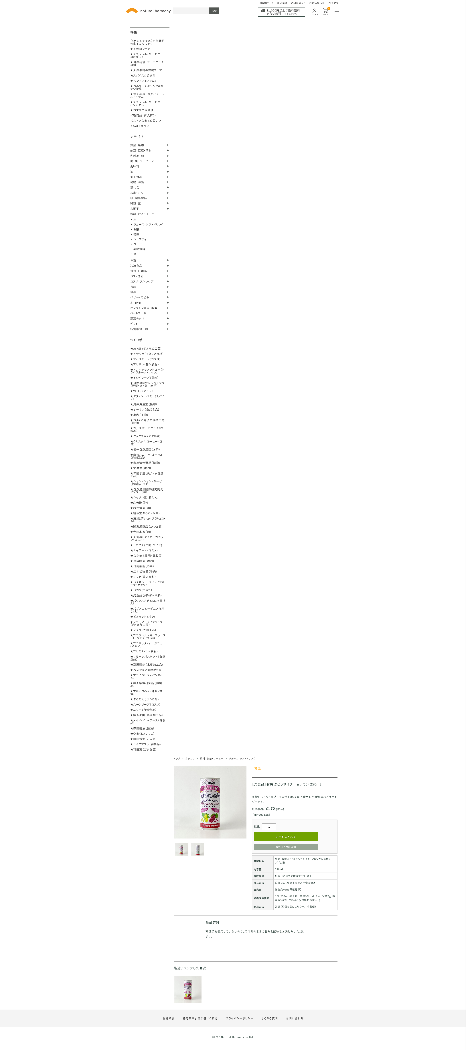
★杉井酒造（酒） (141, 508)
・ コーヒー (138, 244)
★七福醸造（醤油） (142, 561)
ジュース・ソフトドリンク (242, 758)
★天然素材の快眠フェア (146, 70)
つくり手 (136, 339)
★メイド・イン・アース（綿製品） (148, 721)
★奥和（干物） (139, 415)
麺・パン (135, 187)
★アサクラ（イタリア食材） (147, 354)
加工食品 (136, 177)
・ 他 (134, 254)
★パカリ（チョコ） (141, 590)
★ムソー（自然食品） (143, 710)
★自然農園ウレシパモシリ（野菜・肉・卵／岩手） (147, 384)
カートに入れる (286, 837)
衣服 (133, 287)
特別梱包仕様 (139, 329)
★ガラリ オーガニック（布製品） (146, 429)
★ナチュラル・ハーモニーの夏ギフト (146, 55)
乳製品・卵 (137, 156)
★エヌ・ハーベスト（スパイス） (147, 397)
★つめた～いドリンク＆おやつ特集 (146, 87)
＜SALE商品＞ (140, 126)
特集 (133, 32)
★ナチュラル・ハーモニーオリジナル (146, 103)
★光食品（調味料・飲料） (146, 595)
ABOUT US (266, 3)
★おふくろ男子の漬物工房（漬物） (147, 421)
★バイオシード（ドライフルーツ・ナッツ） (147, 583)
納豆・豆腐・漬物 (141, 150)
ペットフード (138, 313)
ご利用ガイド (298, 3)
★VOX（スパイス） (142, 391)
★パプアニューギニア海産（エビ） (147, 610)
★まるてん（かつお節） (145, 699)
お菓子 (134, 208)
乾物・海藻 (137, 182)
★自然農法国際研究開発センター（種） (146, 490)
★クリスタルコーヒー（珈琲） (146, 442)
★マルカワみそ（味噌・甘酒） (146, 692)
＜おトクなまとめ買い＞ (146, 120)
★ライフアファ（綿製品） (146, 744)
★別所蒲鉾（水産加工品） (147, 664)
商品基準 (282, 3)
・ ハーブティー (140, 239)
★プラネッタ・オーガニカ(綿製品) (146, 644)
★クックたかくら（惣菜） (145, 436)
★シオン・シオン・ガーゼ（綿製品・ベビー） (146, 482)
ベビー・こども (139, 297)
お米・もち (136, 193)
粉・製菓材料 (138, 198)
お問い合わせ (317, 3)
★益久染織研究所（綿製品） (146, 684)
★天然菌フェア (140, 49)
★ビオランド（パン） (143, 616)
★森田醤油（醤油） (142, 728)
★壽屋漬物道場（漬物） (145, 463)
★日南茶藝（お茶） (142, 566)
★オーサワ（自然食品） (145, 409)
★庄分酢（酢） (139, 502)
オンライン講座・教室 (143, 308)
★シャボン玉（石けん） (144, 497)
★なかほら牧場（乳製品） (146, 555)
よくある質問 (270, 1018)
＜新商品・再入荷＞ (143, 115)
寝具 (133, 292)
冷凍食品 (136, 265)
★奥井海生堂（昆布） (144, 404)
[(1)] (197, 849)
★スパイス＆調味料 (143, 75)
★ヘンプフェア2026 (143, 81)
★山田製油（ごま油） (143, 739)
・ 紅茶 (135, 234)
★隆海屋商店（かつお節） (146, 526)
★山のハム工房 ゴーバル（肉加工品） (146, 456)
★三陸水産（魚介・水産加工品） (147, 474)
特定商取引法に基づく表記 (200, 1018)
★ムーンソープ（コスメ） (145, 704)
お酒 (133, 260)
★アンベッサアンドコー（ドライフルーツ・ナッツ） (147, 371)
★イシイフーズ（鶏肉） (144, 377)
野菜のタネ (137, 318)
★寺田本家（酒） (141, 532)
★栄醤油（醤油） (141, 468)
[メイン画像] (181, 849)
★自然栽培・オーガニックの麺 (147, 63)
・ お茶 (135, 229)
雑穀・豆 (135, 203)
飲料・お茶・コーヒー (143, 214)
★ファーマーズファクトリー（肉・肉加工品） (147, 623)
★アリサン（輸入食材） (145, 364)
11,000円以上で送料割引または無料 (283, 11)
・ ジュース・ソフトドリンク (147, 224)
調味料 (134, 166)
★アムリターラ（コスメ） (145, 359)
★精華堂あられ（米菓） (145, 513)
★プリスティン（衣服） (144, 651)
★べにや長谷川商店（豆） (146, 670)
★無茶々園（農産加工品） (147, 715)
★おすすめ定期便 (142, 110)
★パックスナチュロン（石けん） (148, 602)
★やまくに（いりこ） (142, 733)
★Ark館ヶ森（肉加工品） (146, 348)
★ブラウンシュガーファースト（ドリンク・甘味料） (148, 636)
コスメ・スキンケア (142, 281)
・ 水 (134, 219)
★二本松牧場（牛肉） (144, 571)
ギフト (134, 324)
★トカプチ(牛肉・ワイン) (146, 545)
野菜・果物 (137, 145)
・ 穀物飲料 (138, 249)
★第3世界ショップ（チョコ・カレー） (148, 519)
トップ (177, 758)
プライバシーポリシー (239, 1018)
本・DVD (135, 302)
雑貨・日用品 (138, 271)
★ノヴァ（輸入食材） (143, 577)
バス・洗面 (137, 276)
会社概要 (169, 1018)
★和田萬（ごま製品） (143, 749)
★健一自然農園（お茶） (145, 449)
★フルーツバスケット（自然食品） (147, 658)
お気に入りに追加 (286, 847)
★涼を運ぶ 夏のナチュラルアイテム (147, 95)
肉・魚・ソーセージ (142, 161)
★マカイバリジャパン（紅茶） (146, 676)
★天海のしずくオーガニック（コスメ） (146, 538)
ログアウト (334, 3)
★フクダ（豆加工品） (143, 630)
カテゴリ (136, 136)
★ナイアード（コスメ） (144, 550)
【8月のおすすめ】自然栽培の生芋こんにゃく (147, 42)
